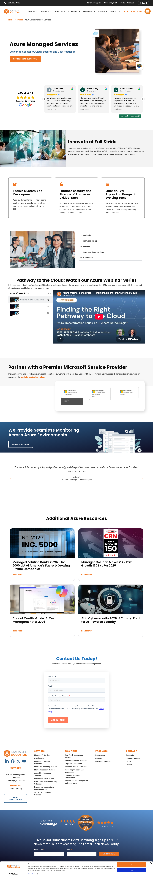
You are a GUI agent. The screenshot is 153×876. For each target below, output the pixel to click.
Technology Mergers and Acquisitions (74, 771)
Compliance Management (44, 778)
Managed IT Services (42, 755)
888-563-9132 (15, 789)
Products (59, 11)
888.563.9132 (14, 3)
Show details (32, 873)
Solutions (45, 11)
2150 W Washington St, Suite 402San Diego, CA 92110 (15, 778)
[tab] (30, 300)
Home (11, 20)
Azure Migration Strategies (32, 313)
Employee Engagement (73, 764)
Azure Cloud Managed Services (42, 774)
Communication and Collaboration (72, 776)
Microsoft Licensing (102, 761)
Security (98, 758)
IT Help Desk (39, 758)
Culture (101, 11)
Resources (88, 11)
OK (131, 864)
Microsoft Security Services (44, 770)
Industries (72, 11)
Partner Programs (127, 3)
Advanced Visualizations (93, 252)
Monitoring (87, 235)
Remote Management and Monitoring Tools (44, 788)
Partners (129, 761)
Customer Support (94, 3)
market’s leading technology (33, 377)
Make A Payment (110, 3)
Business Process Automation (76, 767)
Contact (113, 11)
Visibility (86, 246)
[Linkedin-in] (7, 761)
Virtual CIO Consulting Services (42, 794)
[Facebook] (13, 761)
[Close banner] (151, 863)
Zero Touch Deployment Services (74, 756)
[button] (143, 99)
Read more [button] (51, 109)
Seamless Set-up (90, 241)
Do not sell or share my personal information (131, 870)
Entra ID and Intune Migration (76, 761)
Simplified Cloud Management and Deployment (76, 782)
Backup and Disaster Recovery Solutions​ (45, 783)
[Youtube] (24, 761)
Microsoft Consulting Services (45, 767)
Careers (129, 764)
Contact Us (130, 755)
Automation (88, 258)
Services (31, 11)
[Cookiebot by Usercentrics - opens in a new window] (13, 874)
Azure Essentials (27, 306)
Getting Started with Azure (32, 300)
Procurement (100, 755)
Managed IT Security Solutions (42, 762)
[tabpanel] (99, 317)
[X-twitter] (18, 761)
